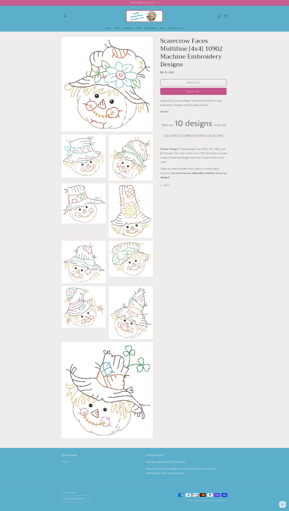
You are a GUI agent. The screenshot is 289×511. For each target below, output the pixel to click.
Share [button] (166, 185)
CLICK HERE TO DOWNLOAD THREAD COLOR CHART (194, 135)
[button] (65, 16)
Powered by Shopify (219, 500)
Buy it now (193, 91)
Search (65, 462)
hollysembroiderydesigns (202, 500)
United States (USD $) (74, 499)
